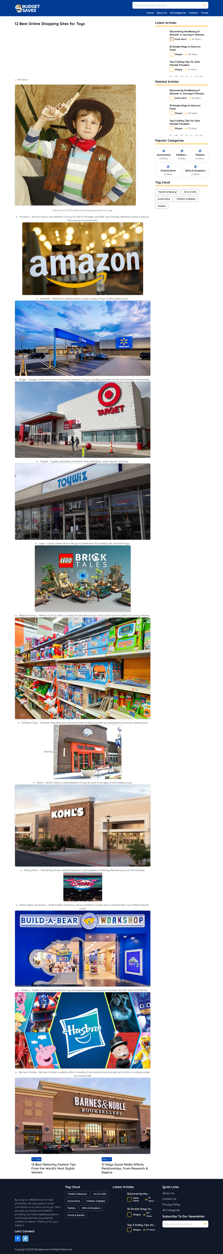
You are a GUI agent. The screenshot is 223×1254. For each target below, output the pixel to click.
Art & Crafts (190, 191)
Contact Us (169, 1199)
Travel (204, 12)
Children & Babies (186, 198)
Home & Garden (76, 1215)
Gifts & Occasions (91, 1208)
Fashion (193, 12)
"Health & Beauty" (167, 191)
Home (150, 12)
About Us (162, 12)
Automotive (164, 198)
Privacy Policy (171, 1204)
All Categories (178, 12)
